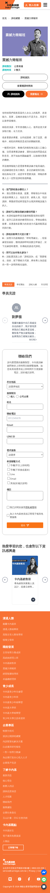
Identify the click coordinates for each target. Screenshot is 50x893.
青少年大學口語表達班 (14, 718)
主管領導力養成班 (12, 652)
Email (13, 478)
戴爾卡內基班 (9, 623)
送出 (23, 525)
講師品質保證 (9, 791)
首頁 (4, 18)
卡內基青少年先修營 (13, 691)
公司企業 (24, 396)
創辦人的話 (8, 785)
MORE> (33, 339)
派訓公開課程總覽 (12, 736)
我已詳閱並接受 (23, 507)
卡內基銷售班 (9, 663)
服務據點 (7, 807)
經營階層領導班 (10, 673)
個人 (12, 396)
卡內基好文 (8, 830)
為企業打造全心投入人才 (15, 757)
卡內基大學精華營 (12, 712)
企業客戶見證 (9, 762)
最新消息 (7, 775)
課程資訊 (25, 77)
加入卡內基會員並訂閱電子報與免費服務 (26, 515)
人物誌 (6, 841)
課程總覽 (15, 18)
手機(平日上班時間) (20, 465)
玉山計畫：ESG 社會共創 (15, 817)
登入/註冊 (34, 5)
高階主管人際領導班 (13, 634)
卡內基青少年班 (10, 696)
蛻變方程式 (8, 730)
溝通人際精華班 (10, 629)
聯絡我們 (7, 801)
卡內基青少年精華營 (13, 702)
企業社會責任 (9, 812)
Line (12, 474)
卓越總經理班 (9, 679)
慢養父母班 (8, 639)
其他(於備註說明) (18, 483)
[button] (45, 320)
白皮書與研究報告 (12, 746)
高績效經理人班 (10, 657)
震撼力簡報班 (31, 18)
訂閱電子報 (13, 847)
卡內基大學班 (9, 707)
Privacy (32, 870)
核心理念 (7, 780)
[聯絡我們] (44, 887)
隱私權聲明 (31, 507)
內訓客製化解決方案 (13, 741)
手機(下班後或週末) (20, 469)
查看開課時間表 (25, 85)
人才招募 (7, 796)
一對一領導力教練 (12, 752)
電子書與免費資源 (12, 835)
